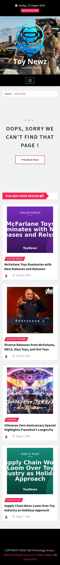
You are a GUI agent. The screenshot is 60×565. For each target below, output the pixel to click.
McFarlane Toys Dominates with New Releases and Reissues (27, 266)
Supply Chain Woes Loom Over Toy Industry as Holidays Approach (29, 507)
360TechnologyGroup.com (18, 554)
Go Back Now (31, 159)
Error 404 (20, 93)
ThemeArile (30, 559)
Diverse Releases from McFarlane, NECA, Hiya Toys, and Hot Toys (29, 347)
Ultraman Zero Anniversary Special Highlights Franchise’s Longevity (30, 427)
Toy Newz (30, 61)
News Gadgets (45, 554)
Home (8, 93)
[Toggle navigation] (30, 80)
